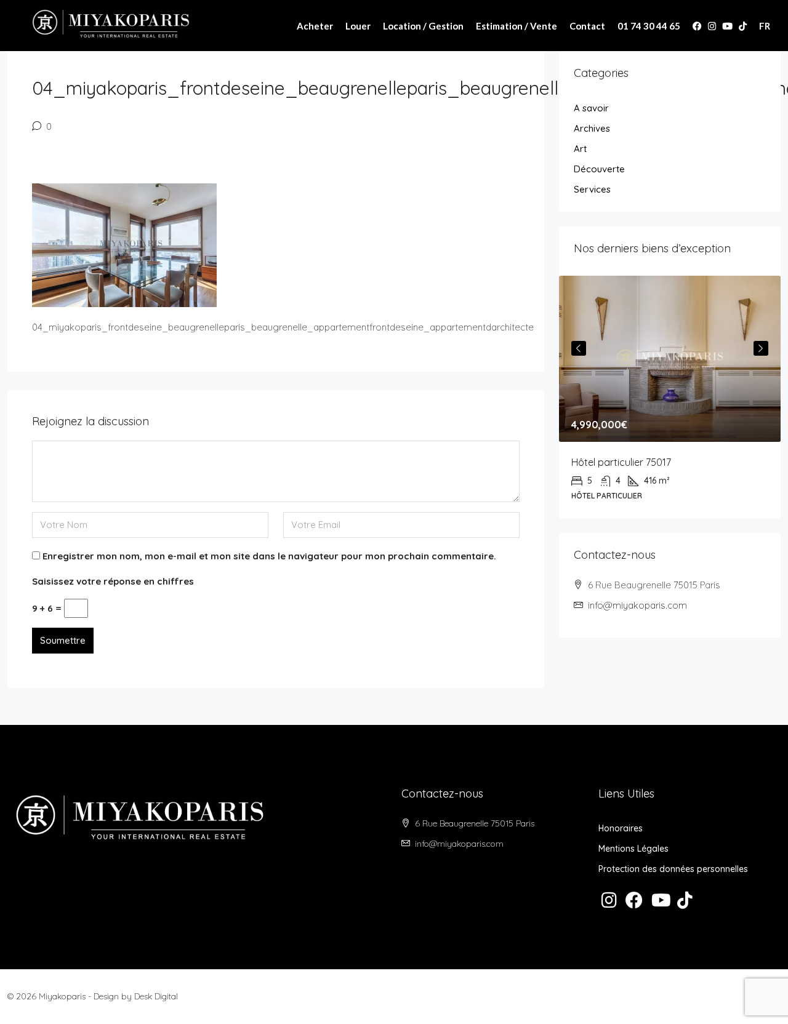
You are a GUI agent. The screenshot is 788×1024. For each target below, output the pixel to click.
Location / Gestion (423, 25)
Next (761, 348)
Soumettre (63, 640)
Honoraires (620, 828)
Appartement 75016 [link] (676, 462)
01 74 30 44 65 (648, 25)
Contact (587, 25)
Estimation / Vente (516, 25)
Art (580, 148)
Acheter (315, 25)
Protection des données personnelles (673, 868)
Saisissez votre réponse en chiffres (113, 581)
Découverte (599, 169)
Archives (592, 128)
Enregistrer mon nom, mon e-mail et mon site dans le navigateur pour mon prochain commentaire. (269, 556)
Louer (358, 25)
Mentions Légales (633, 848)
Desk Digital (156, 996)
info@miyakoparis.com (637, 605)
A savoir (591, 108)
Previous (578, 348)
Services (592, 189)
